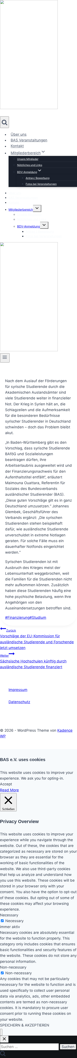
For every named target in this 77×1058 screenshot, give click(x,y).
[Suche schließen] (4, 1039)
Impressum (18, 690)
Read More (9, 790)
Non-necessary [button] (13, 967)
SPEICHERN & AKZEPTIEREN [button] (24, 1025)
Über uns (19, 134)
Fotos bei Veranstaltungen (41, 184)
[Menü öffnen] (5, 358)
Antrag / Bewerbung (37, 178)
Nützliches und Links (29, 165)
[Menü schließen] (1, 1032)
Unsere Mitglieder (27, 159)
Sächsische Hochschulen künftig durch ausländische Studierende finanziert (33, 661)
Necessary (14, 921)
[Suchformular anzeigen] (4, 122)
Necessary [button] (9, 915)
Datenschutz (19, 702)
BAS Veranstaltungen (29, 140)
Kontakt (17, 146)
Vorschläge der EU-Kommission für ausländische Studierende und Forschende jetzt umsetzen (37, 639)
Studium (38, 617)
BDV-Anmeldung (28, 226)
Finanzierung (17, 617)
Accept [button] (6, 784)
